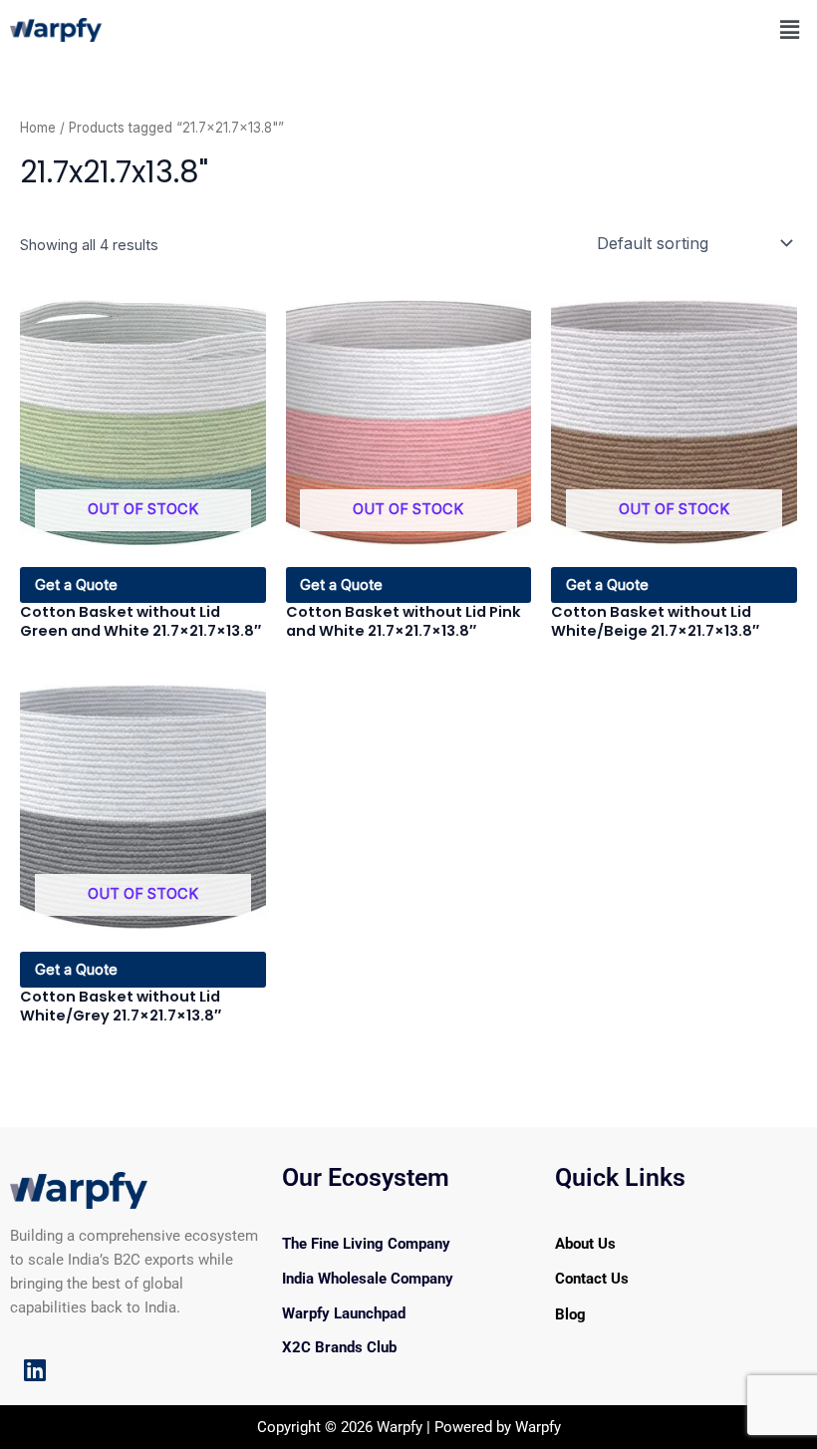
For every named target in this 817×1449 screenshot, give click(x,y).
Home (38, 128)
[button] (790, 29)
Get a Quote (76, 585)
